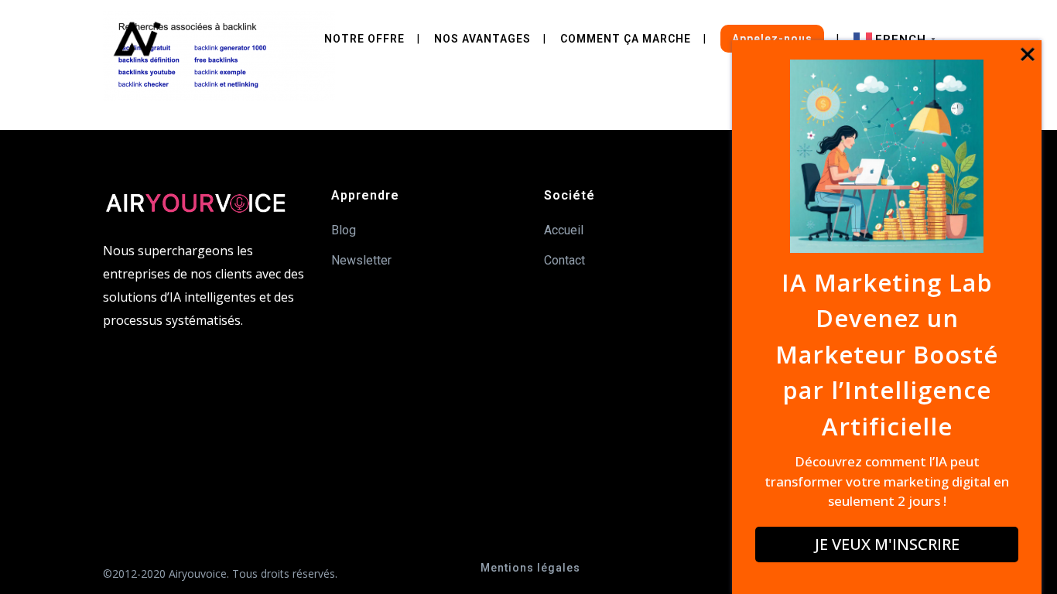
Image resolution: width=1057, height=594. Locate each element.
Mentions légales (530, 568)
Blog (343, 230)
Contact (564, 260)
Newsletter (361, 260)
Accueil (563, 230)
